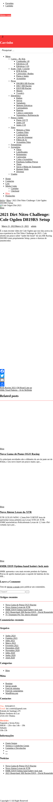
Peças (13, 81)
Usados (14, 174)
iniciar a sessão (13, 587)
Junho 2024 (10, 636)
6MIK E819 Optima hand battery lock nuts (24, 566)
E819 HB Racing (23, 88)
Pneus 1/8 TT (22, 120)
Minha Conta (11, 186)
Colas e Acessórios (24, 159)
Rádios (19, 98)
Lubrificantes (22, 152)
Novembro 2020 (12, 650)
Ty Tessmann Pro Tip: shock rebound (21, 614)
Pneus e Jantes (22, 76)
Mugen (19, 91)
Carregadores (22, 108)
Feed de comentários (14, 691)
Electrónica (16, 95)
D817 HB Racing (24, 86)
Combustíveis (22, 135)
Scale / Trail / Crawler (20, 69)
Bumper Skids (22, 169)
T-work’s (20, 93)
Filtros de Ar (21, 140)
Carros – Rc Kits (18, 59)
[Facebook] (26, 371)
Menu (7, 56)
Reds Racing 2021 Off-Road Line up (16, 388)
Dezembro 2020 (12, 648)
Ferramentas (16, 144)
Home (8, 179)
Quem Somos (11, 743)
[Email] (26, 380)
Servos (19, 100)
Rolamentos (21, 154)
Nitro (13, 127)
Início (2, 200)
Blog (7, 193)
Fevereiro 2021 (11, 645)
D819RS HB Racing (25, 83)
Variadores (20, 103)
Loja (7, 183)
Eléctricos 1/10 (22, 66)
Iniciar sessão (11, 686)
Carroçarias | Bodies (25, 73)
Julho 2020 (10, 653)
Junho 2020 (10, 655)
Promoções (10, 196)
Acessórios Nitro (23, 142)
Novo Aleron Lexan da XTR (16, 512)
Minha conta (5, 15)
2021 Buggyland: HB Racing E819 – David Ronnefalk (29, 612)
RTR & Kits (21, 71)
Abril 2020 (10, 658)
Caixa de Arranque (24, 137)
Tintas (18, 164)
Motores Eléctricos (24, 105)
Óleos (18, 149)
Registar (9, 683)
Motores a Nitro (23, 130)
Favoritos (9, 3)
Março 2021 (10, 643)
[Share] (26, 384)
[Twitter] (26, 375)
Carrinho (9, 6)
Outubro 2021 (11, 638)
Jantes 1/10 (21, 125)
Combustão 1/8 (22, 61)
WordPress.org (11, 693)
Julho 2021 (10, 640)
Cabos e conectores (24, 113)
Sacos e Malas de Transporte (28, 167)
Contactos (9, 181)
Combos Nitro (22, 132)
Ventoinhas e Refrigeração (27, 115)
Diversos (20, 171)
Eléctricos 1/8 (22, 64)
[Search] (50, 50)
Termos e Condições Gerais (17, 746)
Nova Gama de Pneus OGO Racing (20, 454)
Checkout (15, 191)
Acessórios (21, 78)
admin (33, 226)
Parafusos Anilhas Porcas (27, 162)
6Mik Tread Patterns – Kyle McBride (16, 390)
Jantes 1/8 (20, 122)
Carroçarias (21, 157)
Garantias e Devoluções (15, 748)
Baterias (19, 110)
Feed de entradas (12, 688)
